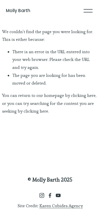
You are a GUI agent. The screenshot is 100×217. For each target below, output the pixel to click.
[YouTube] (58, 195)
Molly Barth (18, 10)
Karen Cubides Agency (61, 206)
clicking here (83, 95)
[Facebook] (50, 195)
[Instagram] (41, 195)
